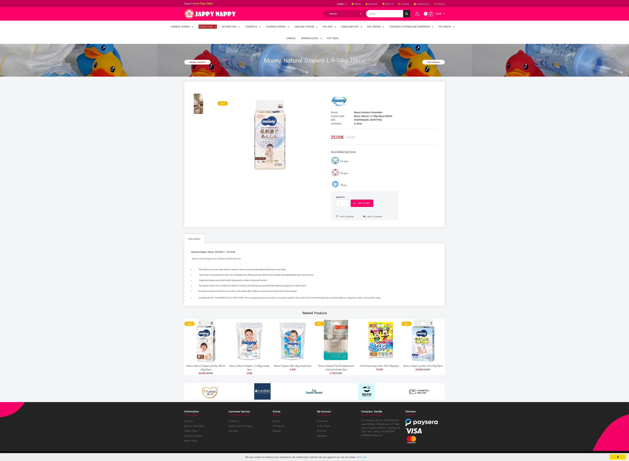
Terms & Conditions (193, 435)
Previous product (197, 62)
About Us (188, 421)
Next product (433, 62)
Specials (277, 430)
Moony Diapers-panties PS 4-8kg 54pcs (423, 365)
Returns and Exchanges (240, 425)
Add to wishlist (347, 216)
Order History (323, 425)
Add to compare (374, 216)
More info (362, 457)
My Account (322, 421)
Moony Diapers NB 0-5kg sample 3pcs (293, 365)
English (340, 3)
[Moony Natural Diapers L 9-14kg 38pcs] (270, 134)
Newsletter (322, 435)
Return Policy (190, 440)
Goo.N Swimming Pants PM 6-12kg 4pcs (379, 365)
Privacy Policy (190, 430)
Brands (276, 421)
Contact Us (234, 421)
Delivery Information (194, 425)
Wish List (321, 430)
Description (194, 238)
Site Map (233, 430)
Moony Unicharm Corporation (368, 112)
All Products (279, 425)
